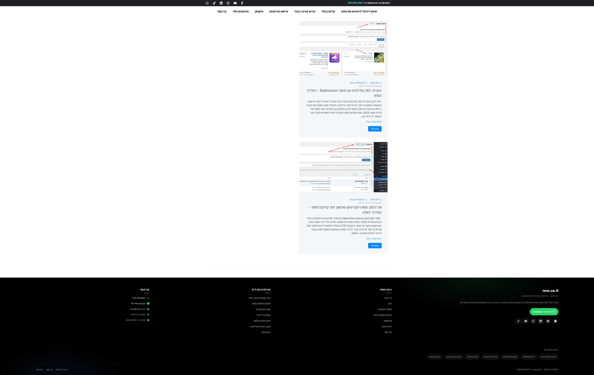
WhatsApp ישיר (138, 303)
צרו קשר (222, 11)
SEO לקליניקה (472, 356)
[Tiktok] (214, 3)
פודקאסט (388, 320)
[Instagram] (228, 3)
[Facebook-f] (242, 3)
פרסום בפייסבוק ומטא (261, 303)
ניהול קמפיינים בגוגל (453, 356)
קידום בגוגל (328, 11)
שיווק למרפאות (434, 356)
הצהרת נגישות (61, 369)
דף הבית (388, 297)
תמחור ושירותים (385, 309)
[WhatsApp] (555, 321)
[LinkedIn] (541, 321)
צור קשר (388, 332)
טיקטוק (259, 11)
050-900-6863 (355, 2)
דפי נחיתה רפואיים (490, 356)
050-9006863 (138, 297)
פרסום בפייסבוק (278, 11)
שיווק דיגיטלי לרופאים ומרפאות (359, 11)
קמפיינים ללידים (264, 315)
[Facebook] (548, 321)
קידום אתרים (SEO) (262, 320)
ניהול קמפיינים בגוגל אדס (260, 297)
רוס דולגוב (374, 82)
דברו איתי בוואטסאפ (543, 311)
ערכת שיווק (387, 326)
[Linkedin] (221, 3)
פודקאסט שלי (241, 11)
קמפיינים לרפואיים (510, 356)
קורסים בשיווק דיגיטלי (382, 315)
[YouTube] (526, 321)
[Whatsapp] (207, 3)
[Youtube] (235, 3)
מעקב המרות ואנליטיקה (260, 326)
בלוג (390, 303)
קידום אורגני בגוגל (304, 11)
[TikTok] (518, 321)
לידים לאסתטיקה (529, 356)
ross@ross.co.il (137, 308)
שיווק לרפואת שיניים (548, 356)
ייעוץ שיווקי (266, 332)
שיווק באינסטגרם (263, 309)
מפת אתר (39, 369)
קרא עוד (375, 129)
